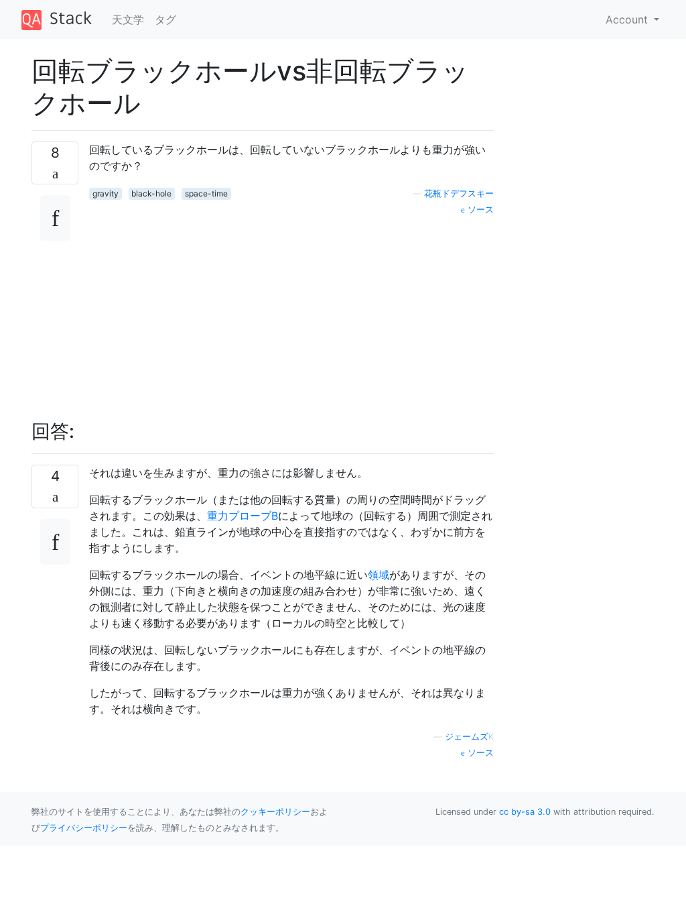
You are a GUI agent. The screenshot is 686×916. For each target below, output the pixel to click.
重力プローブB (242, 515)
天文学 (128, 19)
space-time (206, 193)
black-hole (151, 193)
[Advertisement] (291, 310)
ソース (479, 210)
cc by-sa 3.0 (525, 812)
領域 (378, 574)
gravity (105, 193)
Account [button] (628, 19)
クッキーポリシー (275, 812)
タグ (165, 19)
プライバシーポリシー (83, 828)
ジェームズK (469, 737)
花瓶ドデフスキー (459, 193)
